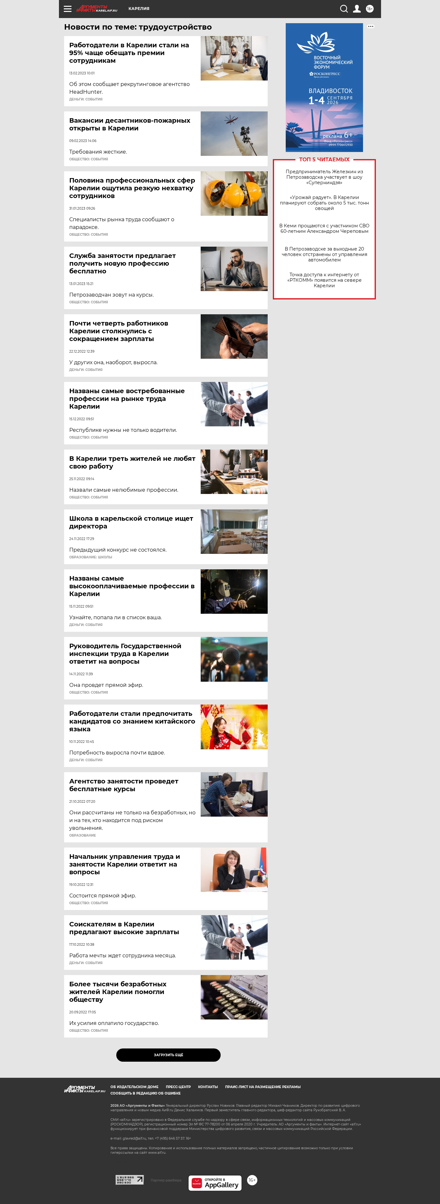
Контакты (208, 1087)
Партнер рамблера (166, 1180)
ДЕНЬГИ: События (85, 99)
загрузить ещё (168, 1055)
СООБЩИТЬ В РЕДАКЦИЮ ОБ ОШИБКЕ (145, 1093)
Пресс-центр (178, 1087)
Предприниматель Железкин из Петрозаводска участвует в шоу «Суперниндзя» (324, 177)
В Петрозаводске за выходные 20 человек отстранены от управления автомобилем (324, 254)
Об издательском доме (134, 1087)
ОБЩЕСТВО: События (88, 159)
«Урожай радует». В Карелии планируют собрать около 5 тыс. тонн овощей (324, 203)
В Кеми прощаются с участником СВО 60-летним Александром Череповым (324, 228)
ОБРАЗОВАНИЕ (82, 835)
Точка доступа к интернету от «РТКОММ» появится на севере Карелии (324, 280)
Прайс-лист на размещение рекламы (263, 1087)
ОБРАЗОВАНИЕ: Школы (90, 557)
